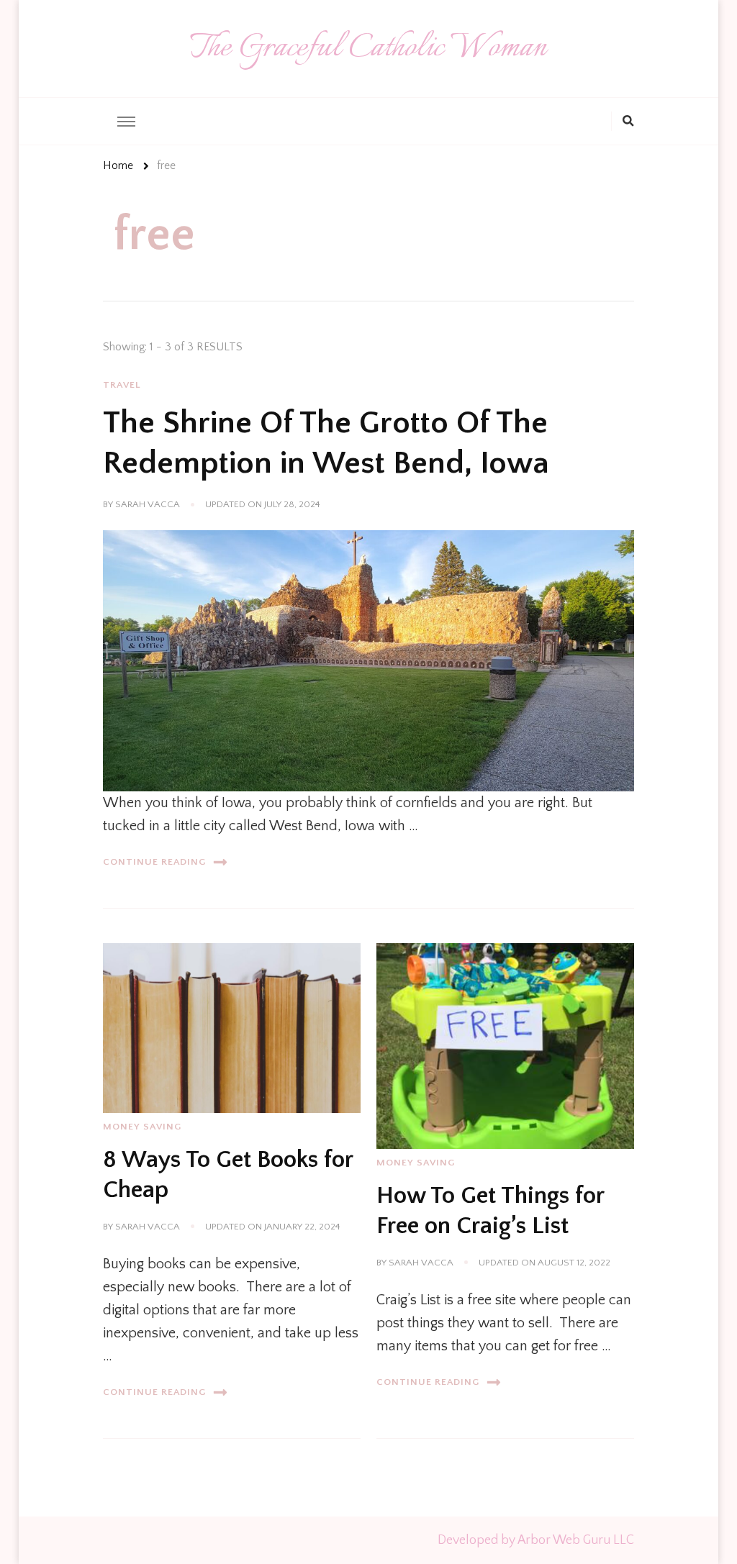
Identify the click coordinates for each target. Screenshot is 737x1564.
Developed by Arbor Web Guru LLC (536, 1540)
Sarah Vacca (147, 504)
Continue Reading (154, 862)
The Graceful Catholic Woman (368, 48)
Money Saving (142, 1127)
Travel (122, 385)
